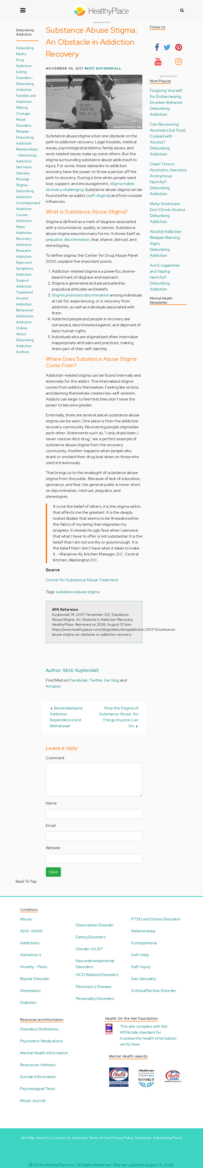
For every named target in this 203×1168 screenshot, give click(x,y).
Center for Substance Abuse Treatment (82, 580)
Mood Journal (33, 1100)
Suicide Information (38, 1076)
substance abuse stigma (78, 591)
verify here (130, 1044)
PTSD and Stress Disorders (155, 919)
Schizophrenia (144, 943)
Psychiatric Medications (41, 1041)
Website (53, 847)
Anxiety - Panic (34, 966)
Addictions (29, 943)
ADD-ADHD (31, 931)
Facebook (79, 680)
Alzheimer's (30, 954)
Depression (30, 990)
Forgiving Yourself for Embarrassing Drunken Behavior (166, 96)
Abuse (26, 919)
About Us (43, 1137)
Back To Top (26, 881)
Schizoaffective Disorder (153, 990)
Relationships (143, 931)
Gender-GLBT (89, 948)
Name (51, 803)
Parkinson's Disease (94, 986)
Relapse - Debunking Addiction (25, 137)
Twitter (96, 680)
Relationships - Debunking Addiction (27, 155)
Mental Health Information (44, 1053)
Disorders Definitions (39, 1029)
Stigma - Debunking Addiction (25, 190)
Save (53, 872)
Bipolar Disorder (34, 978)
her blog (111, 680)
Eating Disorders (91, 937)
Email (51, 825)
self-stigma (98, 195)
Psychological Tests (37, 1088)
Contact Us (61, 1137)
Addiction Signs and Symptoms (24, 262)
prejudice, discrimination (68, 239)
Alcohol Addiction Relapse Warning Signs (166, 237)
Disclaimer (143, 1137)
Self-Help (140, 954)
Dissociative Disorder (95, 925)
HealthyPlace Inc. (60, 1165)
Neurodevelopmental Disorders (95, 963)
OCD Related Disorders (97, 974)
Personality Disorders (95, 998)
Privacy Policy (122, 1137)
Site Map (28, 1137)
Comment (55, 758)
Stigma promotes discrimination (80, 295)
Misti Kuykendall (103, 68)
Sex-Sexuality (143, 978)
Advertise (80, 1137)
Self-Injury (141, 966)
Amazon (53, 686)
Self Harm (24, 167)
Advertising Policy (167, 1137)
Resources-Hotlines (37, 1064)
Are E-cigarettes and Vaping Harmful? (164, 271)
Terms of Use (99, 1137)
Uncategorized (28, 202)
